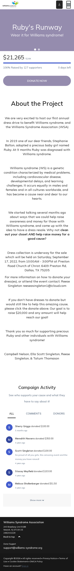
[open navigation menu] (68, 4)
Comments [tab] (33, 413)
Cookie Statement (19, 561)
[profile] (54, 4)
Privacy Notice (50, 558)
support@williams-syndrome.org (22, 547)
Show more (36, 500)
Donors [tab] (59, 413)
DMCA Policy (36, 561)
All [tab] (11, 413)
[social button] (59, 5)
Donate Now (37, 80)
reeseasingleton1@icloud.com (44, 286)
